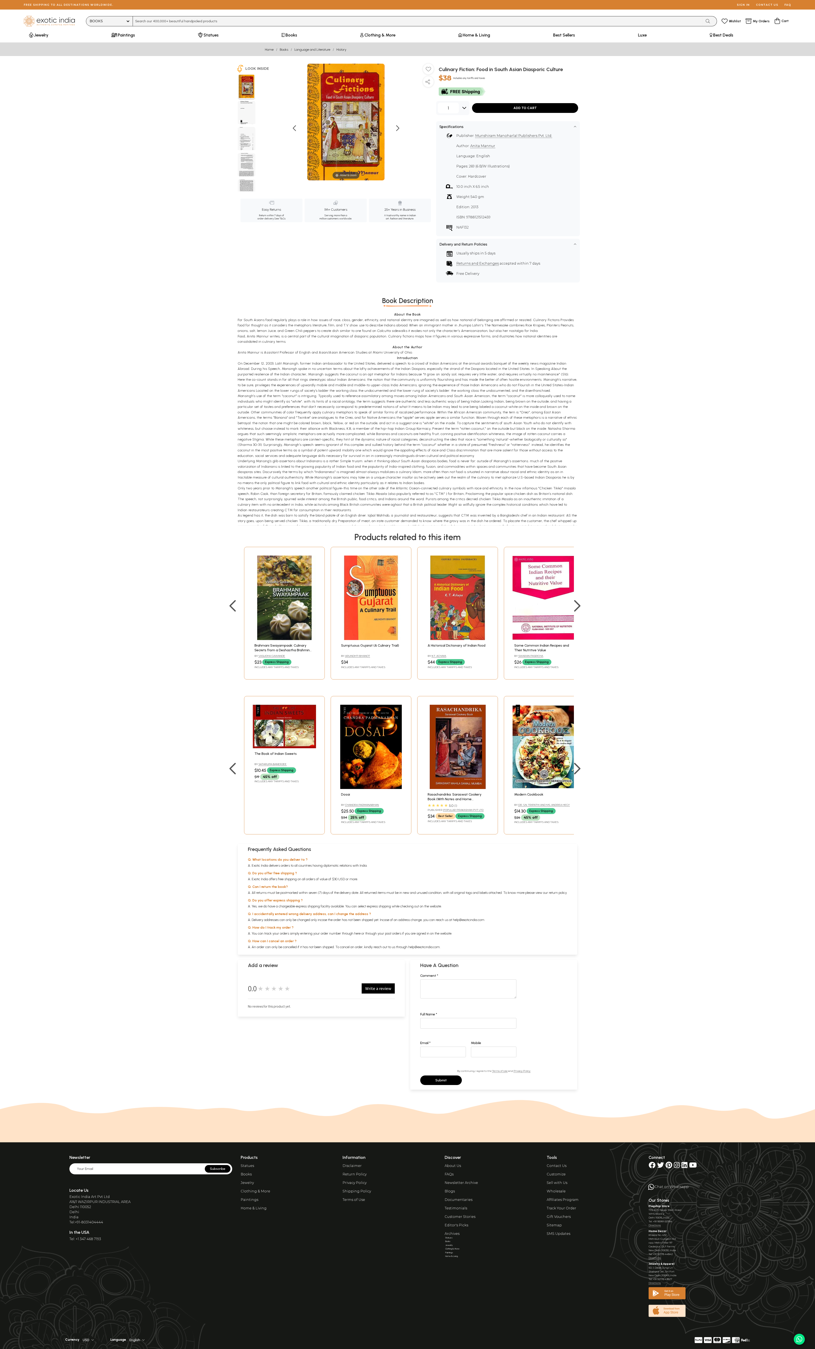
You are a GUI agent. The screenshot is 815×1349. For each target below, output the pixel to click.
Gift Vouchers (559, 1217)
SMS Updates (558, 1234)
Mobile (476, 1043)
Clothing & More (255, 1191)
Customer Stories (460, 1217)
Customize (556, 1174)
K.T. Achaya (439, 655)
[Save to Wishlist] (428, 70)
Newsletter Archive (461, 1183)
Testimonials (456, 1208)
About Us (453, 1166)
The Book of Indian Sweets (275, 754)
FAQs (449, 1174)
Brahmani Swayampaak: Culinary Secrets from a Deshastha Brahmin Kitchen (282, 650)
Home (269, 50)
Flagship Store (659, 1206)
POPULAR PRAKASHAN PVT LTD (463, 809)
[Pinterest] (669, 1166)
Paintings (249, 1200)
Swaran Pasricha (530, 655)
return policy (558, 893)
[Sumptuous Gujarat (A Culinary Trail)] (371, 639)
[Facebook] (652, 1166)
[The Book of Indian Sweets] (284, 747)
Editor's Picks (456, 1225)
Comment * (429, 976)
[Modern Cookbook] (544, 788)
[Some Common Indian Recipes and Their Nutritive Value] (544, 639)
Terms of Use (499, 1070)
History (341, 50)
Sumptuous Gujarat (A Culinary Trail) (370, 645)
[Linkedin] (684, 1166)
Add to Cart (525, 108)
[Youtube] (693, 1166)
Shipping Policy (357, 1191)
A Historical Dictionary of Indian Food (456, 645)
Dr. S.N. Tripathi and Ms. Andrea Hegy (544, 804)
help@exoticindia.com (468, 920)
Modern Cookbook (528, 794)
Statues (247, 1166)
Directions (655, 1225)
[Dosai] (371, 788)
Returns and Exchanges (477, 263)
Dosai (345, 794)
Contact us (767, 4)
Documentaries (458, 1200)
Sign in (743, 4)
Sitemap (554, 1225)
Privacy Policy (522, 1070)
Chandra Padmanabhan (362, 804)
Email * (425, 1043)
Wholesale (556, 1191)
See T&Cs (279, 218)
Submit (441, 1080)
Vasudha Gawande (272, 655)
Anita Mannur (482, 146)
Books (284, 50)
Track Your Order (561, 1208)
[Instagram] (677, 1166)
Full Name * (428, 1014)
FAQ (787, 4)
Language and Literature (312, 50)
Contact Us (556, 1166)
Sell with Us (557, 1183)
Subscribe (217, 1169)
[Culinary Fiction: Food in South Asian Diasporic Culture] (246, 87)
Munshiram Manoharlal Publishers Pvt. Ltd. (513, 136)
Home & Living (254, 1208)
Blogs (450, 1191)
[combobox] (418, 21)
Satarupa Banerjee (273, 764)
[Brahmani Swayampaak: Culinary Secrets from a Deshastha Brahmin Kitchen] (284, 639)
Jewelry (247, 1183)
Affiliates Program (563, 1200)
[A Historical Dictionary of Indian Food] (457, 639)
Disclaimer (352, 1166)
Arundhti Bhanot (357, 655)
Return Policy (355, 1174)
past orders (393, 933)
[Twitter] (660, 1166)
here (357, 933)
